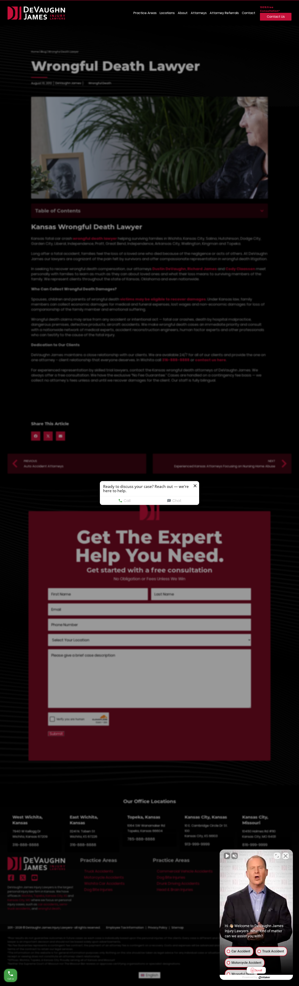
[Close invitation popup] (195, 485)
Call (127, 500)
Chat (176, 500)
